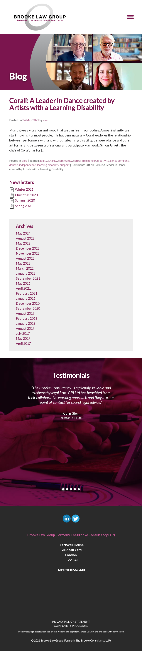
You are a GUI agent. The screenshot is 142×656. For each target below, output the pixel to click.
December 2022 (27, 248)
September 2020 (28, 308)
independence (27, 165)
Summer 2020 (24, 200)
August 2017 (25, 328)
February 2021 (26, 293)
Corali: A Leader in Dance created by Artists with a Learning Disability (61, 104)
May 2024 (23, 233)
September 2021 (28, 278)
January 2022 (25, 273)
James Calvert (87, 631)
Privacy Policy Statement (71, 621)
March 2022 (24, 268)
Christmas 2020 (26, 195)
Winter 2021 (23, 189)
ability (43, 160)
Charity (52, 160)
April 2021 (23, 288)
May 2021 (23, 283)
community (65, 160)
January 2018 (25, 323)
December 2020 (27, 303)
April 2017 (23, 343)
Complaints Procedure (71, 625)
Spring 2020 (23, 206)
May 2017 (23, 338)
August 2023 (25, 238)
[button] (130, 17)
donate (13, 165)
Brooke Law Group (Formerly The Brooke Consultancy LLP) (76, 640)
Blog (24, 160)
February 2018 (26, 318)
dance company (119, 160)
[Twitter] (75, 518)
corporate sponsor (84, 160)
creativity (103, 160)
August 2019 (25, 313)
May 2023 (23, 243)
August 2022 (25, 258)
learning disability (48, 165)
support (65, 165)
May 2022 (23, 263)
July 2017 (23, 333)
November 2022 (27, 253)
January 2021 (25, 298)
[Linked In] (66, 518)
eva (45, 120)
